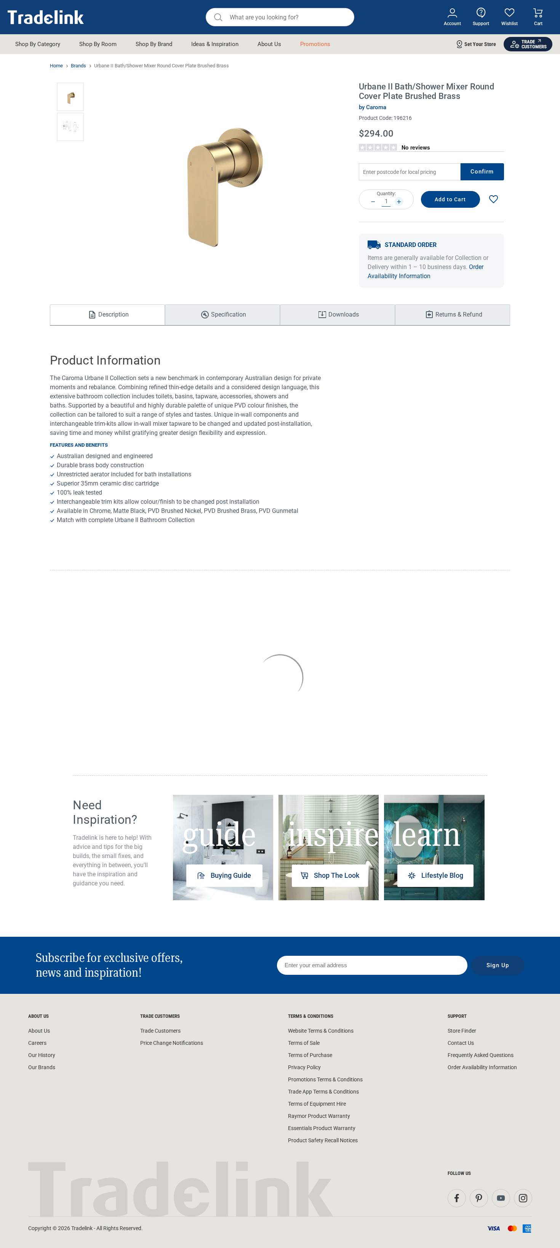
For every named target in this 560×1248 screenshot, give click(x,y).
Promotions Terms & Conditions (325, 1079)
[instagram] (523, 1198)
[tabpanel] (223, 847)
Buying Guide (231, 875)
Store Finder (462, 1031)
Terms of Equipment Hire (317, 1104)
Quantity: (386, 193)
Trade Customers (160, 1031)
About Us (39, 1031)
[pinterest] (479, 1198)
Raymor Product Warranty (319, 1116)
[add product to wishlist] (493, 199)
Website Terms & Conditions (321, 1031)
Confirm (482, 171)
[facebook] (457, 1198)
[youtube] (501, 1198)
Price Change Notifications (171, 1043)
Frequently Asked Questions (481, 1055)
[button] (70, 97)
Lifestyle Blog (442, 875)
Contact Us (461, 1043)
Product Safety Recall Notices (323, 1140)
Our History (41, 1055)
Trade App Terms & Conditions (323, 1092)
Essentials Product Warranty (321, 1128)
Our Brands (41, 1067)
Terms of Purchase (310, 1055)
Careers (37, 1043)
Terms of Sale (304, 1043)
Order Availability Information (482, 1067)
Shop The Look (336, 875)
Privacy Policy (304, 1067)
